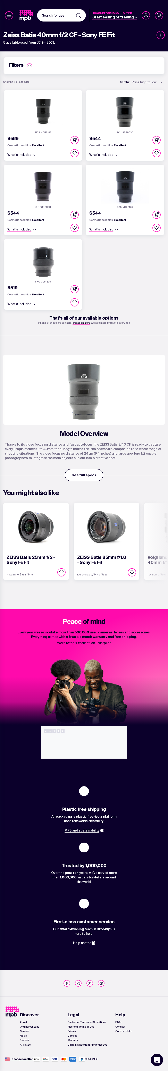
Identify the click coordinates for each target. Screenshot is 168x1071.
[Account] (146, 15)
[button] (74, 140)
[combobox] (61, 15)
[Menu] (9, 15)
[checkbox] (74, 153)
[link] (26, 15)
